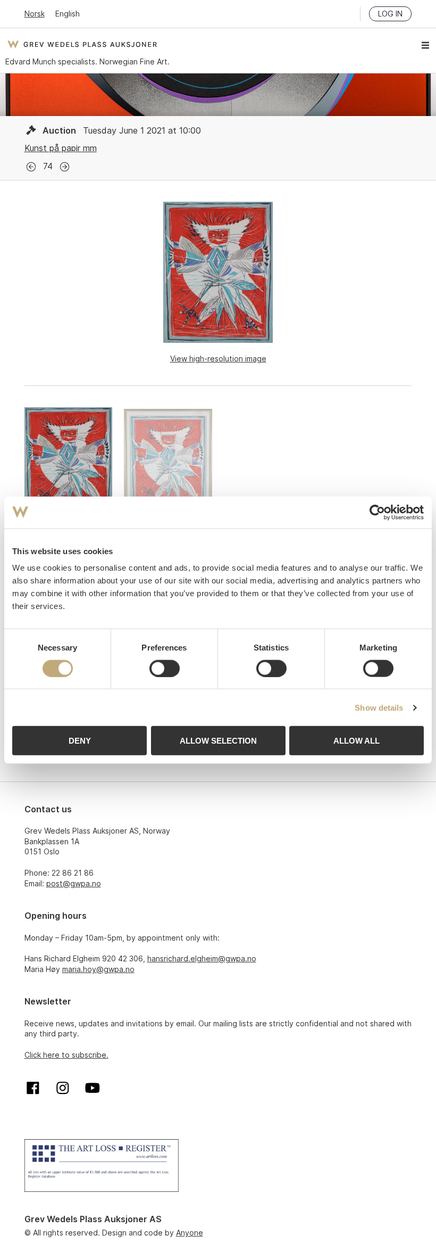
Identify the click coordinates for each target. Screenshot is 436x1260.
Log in (390, 13)
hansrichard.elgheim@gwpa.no (201, 958)
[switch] (164, 668)
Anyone (189, 1232)
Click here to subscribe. (66, 1054)
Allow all (356, 740)
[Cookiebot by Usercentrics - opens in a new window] (377, 512)
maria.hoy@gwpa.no (98, 969)
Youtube (92, 1088)
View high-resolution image (218, 358)
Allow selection (218, 740)
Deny (80, 740)
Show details (379, 707)
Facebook (32, 1088)
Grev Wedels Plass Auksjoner (82, 44)
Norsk (34, 13)
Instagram (62, 1088)
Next (64, 167)
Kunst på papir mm (60, 148)
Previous (31, 167)
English (67, 13)
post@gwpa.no (73, 883)
